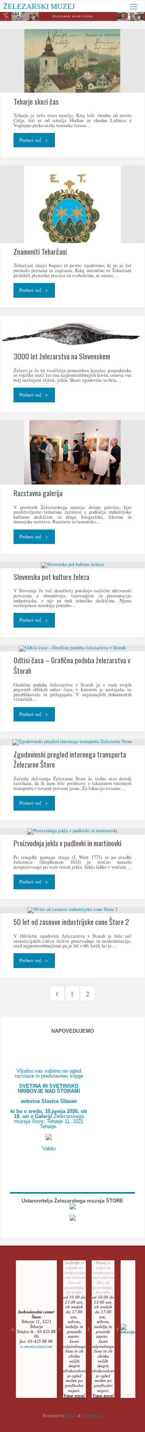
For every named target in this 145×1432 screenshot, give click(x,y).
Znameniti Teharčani (40, 251)
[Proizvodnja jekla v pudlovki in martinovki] (72, 831)
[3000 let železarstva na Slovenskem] (72, 332)
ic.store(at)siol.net (36, 1346)
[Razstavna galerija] (72, 452)
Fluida (70, 1415)
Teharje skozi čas (36, 101)
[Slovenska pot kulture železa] (72, 565)
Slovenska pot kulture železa (51, 576)
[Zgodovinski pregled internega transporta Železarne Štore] (72, 742)
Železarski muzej (39, 6)
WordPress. (92, 1415)
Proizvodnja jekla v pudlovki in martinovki (67, 842)
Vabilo (49, 1148)
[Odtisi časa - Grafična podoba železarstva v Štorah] (72, 648)
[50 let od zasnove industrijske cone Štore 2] (72, 910)
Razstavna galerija (38, 492)
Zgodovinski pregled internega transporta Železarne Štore (70, 759)
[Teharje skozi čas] (72, 61)
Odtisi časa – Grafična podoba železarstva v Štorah (72, 664)
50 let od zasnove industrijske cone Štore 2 (71, 921)
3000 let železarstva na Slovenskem (62, 355)
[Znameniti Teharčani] (72, 218)
